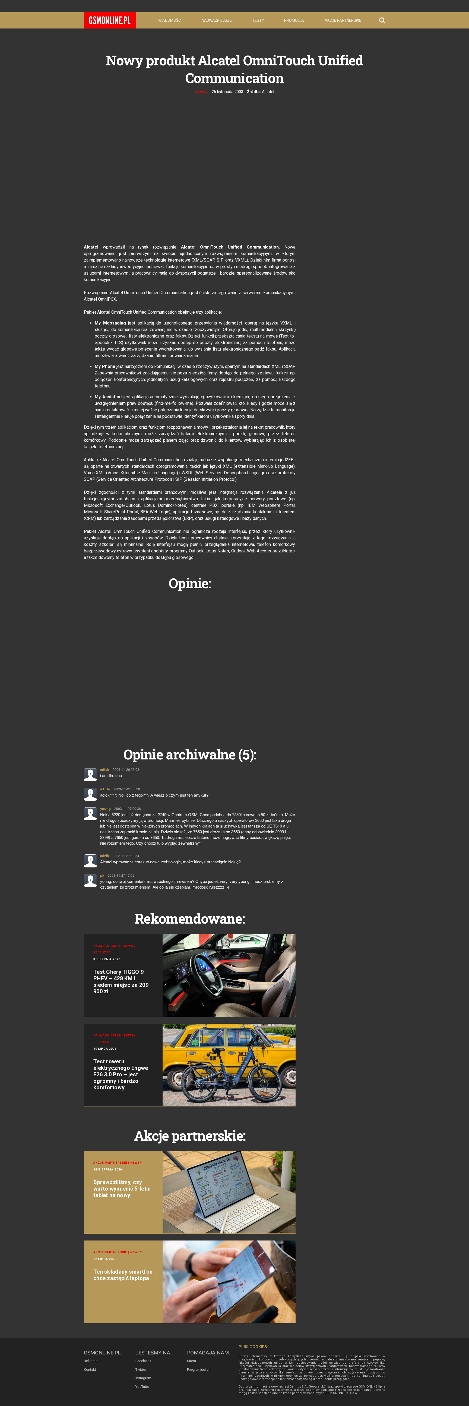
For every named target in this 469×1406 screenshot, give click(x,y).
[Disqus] (190, 662)
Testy (258, 20)
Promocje (294, 20)
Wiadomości (170, 20)
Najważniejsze (217, 20)
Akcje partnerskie (343, 20)
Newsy (201, 92)
